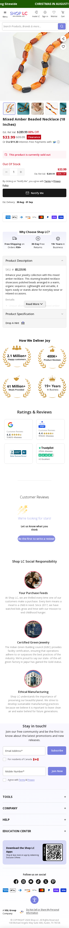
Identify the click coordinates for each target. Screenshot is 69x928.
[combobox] (30, 26)
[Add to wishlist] (63, 47)
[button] (58, 142)
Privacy (30, 779)
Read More (32, 304)
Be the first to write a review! (36, 538)
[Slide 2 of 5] (23, 109)
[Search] (62, 26)
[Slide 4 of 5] (51, 109)
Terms (22, 779)
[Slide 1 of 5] (9, 109)
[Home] (20, 14)
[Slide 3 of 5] (37, 109)
